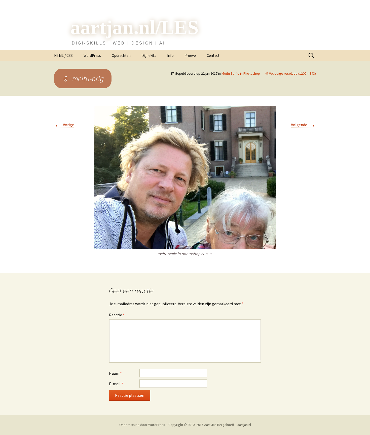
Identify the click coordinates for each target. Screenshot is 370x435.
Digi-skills (148, 55)
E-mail (116, 383)
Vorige (64, 124)
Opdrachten (121, 55)
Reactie (117, 314)
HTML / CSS (63, 55)
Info (170, 55)
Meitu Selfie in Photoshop (240, 73)
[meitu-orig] (185, 177)
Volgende (303, 124)
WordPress (92, 55)
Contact (213, 55)
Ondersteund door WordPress (142, 424)
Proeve (190, 55)
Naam (115, 373)
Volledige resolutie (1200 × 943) (292, 73)
